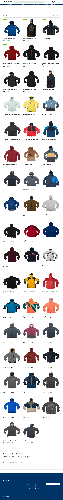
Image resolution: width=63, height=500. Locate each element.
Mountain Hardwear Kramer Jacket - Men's (10, 89)
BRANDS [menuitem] (51, 4)
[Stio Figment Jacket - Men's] (31, 154)
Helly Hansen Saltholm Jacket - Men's (29, 265)
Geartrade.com (7, 496)
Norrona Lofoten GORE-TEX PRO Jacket (48, 89)
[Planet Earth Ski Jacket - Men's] (12, 230)
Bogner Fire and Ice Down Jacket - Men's (49, 240)
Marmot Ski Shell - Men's (7, 214)
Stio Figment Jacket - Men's (27, 164)
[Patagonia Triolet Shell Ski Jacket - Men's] (31, 53)
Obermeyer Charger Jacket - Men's (9, 38)
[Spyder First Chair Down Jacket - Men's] (31, 430)
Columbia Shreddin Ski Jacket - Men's (29, 114)
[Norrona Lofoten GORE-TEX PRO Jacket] (51, 79)
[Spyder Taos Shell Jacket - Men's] (12, 306)
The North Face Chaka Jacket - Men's (29, 390)
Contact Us (37, 482)
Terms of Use (29, 486)
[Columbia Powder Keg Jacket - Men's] (12, 281)
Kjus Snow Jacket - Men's (46, 38)
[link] (27, 446)
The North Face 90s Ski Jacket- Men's (29, 291)
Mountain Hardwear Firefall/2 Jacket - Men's (49, 365)
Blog (36, 484)
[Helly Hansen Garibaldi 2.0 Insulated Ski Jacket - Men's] (31, 204)
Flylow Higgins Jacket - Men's (47, 316)
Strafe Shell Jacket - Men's (27, 341)
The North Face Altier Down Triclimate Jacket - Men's (12, 139)
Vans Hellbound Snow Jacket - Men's (29, 189)
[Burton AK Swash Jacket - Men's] (51, 405)
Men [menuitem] (8, 4)
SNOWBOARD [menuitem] (24, 4)
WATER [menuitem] (39, 4)
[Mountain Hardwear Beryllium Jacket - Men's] (51, 281)
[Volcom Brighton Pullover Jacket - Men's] (51, 129)
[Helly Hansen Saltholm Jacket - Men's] (31, 255)
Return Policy (37, 486)
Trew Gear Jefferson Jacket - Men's (47, 164)
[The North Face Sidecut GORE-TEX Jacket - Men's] (12, 104)
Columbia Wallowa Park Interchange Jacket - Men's (31, 415)
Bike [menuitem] (35, 4)
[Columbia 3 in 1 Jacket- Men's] (12, 405)
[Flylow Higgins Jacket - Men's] (51, 306)
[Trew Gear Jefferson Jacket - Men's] (51, 154)
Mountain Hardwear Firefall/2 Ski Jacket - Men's (11, 63)
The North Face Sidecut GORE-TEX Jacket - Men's (11, 114)
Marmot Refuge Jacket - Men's (47, 341)
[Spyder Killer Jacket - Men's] (31, 306)
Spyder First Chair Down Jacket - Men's (29, 440)
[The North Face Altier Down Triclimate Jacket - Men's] (12, 129)
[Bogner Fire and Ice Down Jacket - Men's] (51, 230)
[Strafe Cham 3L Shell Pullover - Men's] (12, 430)
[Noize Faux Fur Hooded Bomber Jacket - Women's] (12, 355)
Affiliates (28, 484)
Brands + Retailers (38, 480)
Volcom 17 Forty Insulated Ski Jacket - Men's (30, 139)
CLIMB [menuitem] (43, 4)
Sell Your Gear (29, 480)
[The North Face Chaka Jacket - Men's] (31, 380)
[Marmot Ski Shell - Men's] (12, 204)
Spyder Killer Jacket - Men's (27, 316)
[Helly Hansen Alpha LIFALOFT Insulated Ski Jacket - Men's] (51, 53)
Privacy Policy (29, 488)
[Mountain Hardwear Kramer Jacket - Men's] (12, 79)
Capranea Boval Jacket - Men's (8, 189)
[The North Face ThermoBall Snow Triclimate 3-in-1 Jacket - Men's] (12, 255)
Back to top (31, 471)
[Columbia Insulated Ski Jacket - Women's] (12, 380)
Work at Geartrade (38, 488)
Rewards (28, 490)
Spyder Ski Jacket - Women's (46, 265)
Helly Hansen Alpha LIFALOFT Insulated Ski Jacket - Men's (50, 64)
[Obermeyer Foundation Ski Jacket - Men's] (31, 230)
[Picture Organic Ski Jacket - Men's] (51, 104)
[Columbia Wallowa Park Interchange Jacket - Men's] (31, 405)
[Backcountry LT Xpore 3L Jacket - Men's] (31, 79)
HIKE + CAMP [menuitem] (30, 4)
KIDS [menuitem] (16, 4)
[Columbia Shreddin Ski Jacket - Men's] (31, 104)
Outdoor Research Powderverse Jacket (29, 38)
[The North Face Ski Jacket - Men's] (31, 355)
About (28, 478)
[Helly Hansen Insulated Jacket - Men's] (51, 380)
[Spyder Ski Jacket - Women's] (51, 255)
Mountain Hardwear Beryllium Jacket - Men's (49, 291)
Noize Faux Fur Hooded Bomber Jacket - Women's (11, 365)
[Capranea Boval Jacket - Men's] (12, 179)
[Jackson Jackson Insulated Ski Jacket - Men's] (12, 154)
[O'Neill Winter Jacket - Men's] (51, 179)
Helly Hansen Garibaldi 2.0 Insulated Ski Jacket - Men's (31, 215)
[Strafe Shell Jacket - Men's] (31, 331)
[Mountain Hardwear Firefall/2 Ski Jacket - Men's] (12, 53)
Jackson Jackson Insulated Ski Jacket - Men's (10, 164)
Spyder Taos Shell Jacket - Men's (8, 316)
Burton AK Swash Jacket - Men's (47, 415)
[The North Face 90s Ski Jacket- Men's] (31, 281)
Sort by (4, 15)
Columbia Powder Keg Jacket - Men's (9, 291)
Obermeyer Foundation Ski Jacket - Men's (30, 240)
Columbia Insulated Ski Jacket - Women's (10, 390)
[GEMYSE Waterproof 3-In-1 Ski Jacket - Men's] (12, 331)
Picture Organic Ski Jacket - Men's (47, 114)
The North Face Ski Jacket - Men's (28, 365)
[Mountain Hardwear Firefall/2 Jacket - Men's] (51, 355)
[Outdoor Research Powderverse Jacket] (31, 28)
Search (36, 478)
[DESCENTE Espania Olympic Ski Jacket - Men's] (51, 204)
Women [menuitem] (11, 4)
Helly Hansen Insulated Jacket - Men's (48, 390)
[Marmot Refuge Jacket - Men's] (51, 331)
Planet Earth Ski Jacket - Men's (8, 240)
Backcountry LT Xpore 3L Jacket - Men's (29, 89)
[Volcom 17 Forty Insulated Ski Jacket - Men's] (31, 129)
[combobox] (29, 2)
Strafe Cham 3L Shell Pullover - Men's (9, 440)
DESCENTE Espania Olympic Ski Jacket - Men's (49, 214)
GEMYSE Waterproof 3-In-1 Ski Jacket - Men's (10, 341)
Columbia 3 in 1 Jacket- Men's (8, 415)
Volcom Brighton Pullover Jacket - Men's (49, 139)
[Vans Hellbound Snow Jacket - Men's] (31, 179)
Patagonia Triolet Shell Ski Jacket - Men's (29, 63)
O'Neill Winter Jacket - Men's (47, 189)
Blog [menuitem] (55, 4)
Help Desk (28, 482)
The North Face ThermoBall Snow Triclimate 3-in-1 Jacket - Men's (11, 266)
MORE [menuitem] (47, 4)
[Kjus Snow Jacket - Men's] (51, 28)
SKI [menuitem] (19, 4)
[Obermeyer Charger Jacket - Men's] (12, 28)
